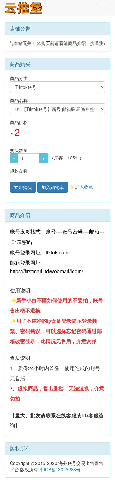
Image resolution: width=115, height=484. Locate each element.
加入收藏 (81, 186)
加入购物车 (53, 187)
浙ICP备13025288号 (59, 469)
